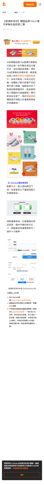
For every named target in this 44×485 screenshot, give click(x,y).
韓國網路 (31, 96)
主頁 (4, 12)
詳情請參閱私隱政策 (20, 468)
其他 (16, 12)
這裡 (13, 186)
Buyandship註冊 (17, 311)
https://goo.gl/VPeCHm (21, 300)
